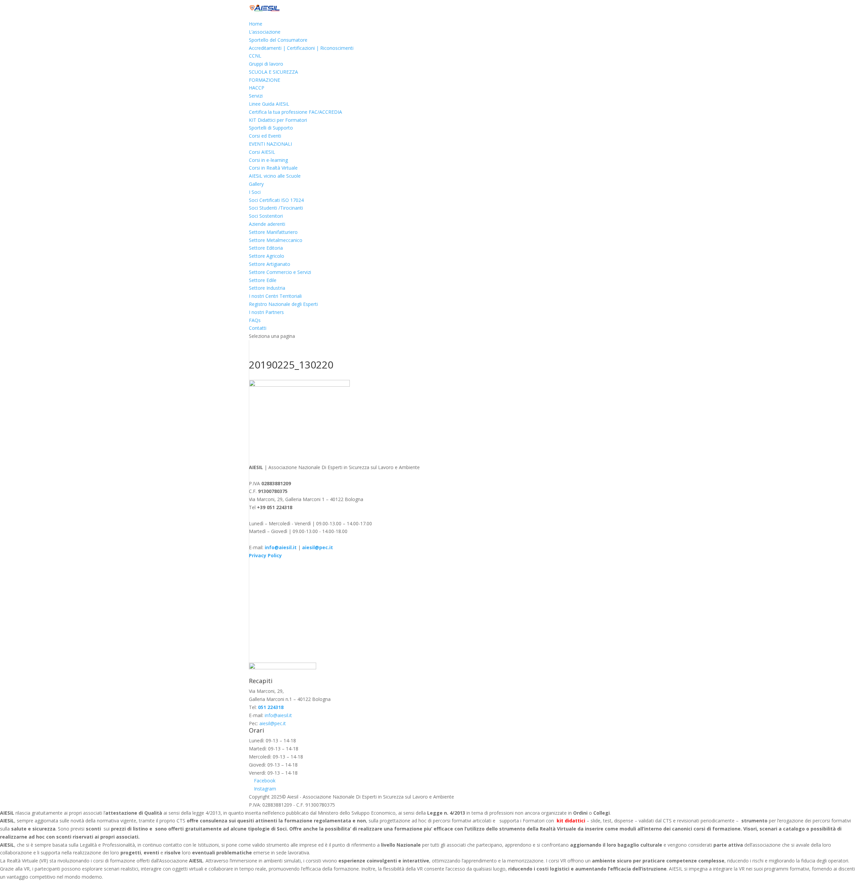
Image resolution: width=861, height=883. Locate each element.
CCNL (255, 55)
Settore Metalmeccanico (275, 240)
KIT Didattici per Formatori (278, 120)
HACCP (256, 87)
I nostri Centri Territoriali (275, 296)
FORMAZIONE (264, 80)
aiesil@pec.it (272, 723)
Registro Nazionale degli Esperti (283, 304)
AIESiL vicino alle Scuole (275, 176)
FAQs (255, 320)
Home (255, 24)
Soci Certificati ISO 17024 (276, 200)
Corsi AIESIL (262, 152)
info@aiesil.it (281, 547)
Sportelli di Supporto (271, 128)
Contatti (257, 328)
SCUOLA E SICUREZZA (273, 72)
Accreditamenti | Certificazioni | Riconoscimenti (301, 48)
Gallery (256, 184)
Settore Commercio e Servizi (280, 272)
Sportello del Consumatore (278, 40)
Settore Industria (267, 288)
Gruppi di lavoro (266, 64)
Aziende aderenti (267, 224)
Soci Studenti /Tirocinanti (276, 208)
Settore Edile (262, 280)
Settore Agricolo (266, 256)
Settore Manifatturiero (273, 232)
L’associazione (264, 32)
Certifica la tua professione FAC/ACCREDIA (295, 112)
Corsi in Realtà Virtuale (273, 168)
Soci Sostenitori (266, 216)
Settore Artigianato (269, 264)
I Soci (255, 192)
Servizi (256, 96)
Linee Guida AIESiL (269, 104)
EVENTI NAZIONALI (270, 144)
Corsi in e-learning (268, 160)
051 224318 (271, 707)
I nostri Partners (266, 312)
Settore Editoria (266, 248)
